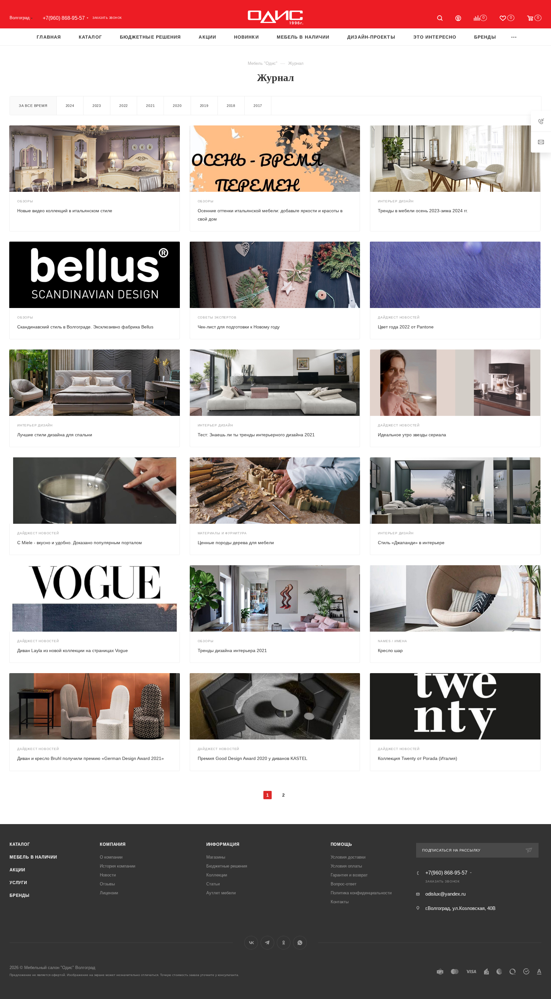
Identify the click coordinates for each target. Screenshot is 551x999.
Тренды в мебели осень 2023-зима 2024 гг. (423, 210)
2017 (257, 106)
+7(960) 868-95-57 (64, 18)
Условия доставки (348, 857)
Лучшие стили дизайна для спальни (54, 434)
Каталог (20, 844)
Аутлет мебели (221, 892)
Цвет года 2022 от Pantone (406, 326)
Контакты (340, 901)
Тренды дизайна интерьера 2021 (232, 650)
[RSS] (539, 78)
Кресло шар (390, 650)
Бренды (20, 895)
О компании (111, 857)
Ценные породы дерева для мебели (236, 542)
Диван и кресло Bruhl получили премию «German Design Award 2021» (90, 758)
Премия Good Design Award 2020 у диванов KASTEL (252, 758)
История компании (117, 866)
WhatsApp (300, 943)
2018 (231, 106)
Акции (17, 870)
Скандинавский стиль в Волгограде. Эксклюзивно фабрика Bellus (85, 326)
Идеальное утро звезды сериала (412, 434)
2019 (204, 106)
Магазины (215, 857)
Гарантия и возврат (349, 875)
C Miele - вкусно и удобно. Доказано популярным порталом (79, 542)
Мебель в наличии (33, 857)
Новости (108, 875)
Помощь (341, 844)
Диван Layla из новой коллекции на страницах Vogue (72, 650)
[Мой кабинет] (458, 19)
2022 (123, 106)
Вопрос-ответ (343, 884)
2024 (70, 106)
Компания (112, 844)
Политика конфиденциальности (361, 892)
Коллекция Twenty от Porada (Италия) (417, 758)
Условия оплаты (346, 866)
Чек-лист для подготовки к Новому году (239, 326)
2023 (96, 106)
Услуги (18, 882)
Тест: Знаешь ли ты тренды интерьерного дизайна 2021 (256, 434)
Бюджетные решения (226, 866)
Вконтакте (251, 943)
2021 (150, 106)
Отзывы (107, 884)
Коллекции (216, 875)
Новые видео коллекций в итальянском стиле (64, 210)
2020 (177, 106)
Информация (222, 844)
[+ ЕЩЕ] (514, 36)
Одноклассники (283, 943)
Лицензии (109, 892)
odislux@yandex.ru (445, 894)
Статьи (213, 884)
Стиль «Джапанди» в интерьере (411, 542)
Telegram (267, 943)
